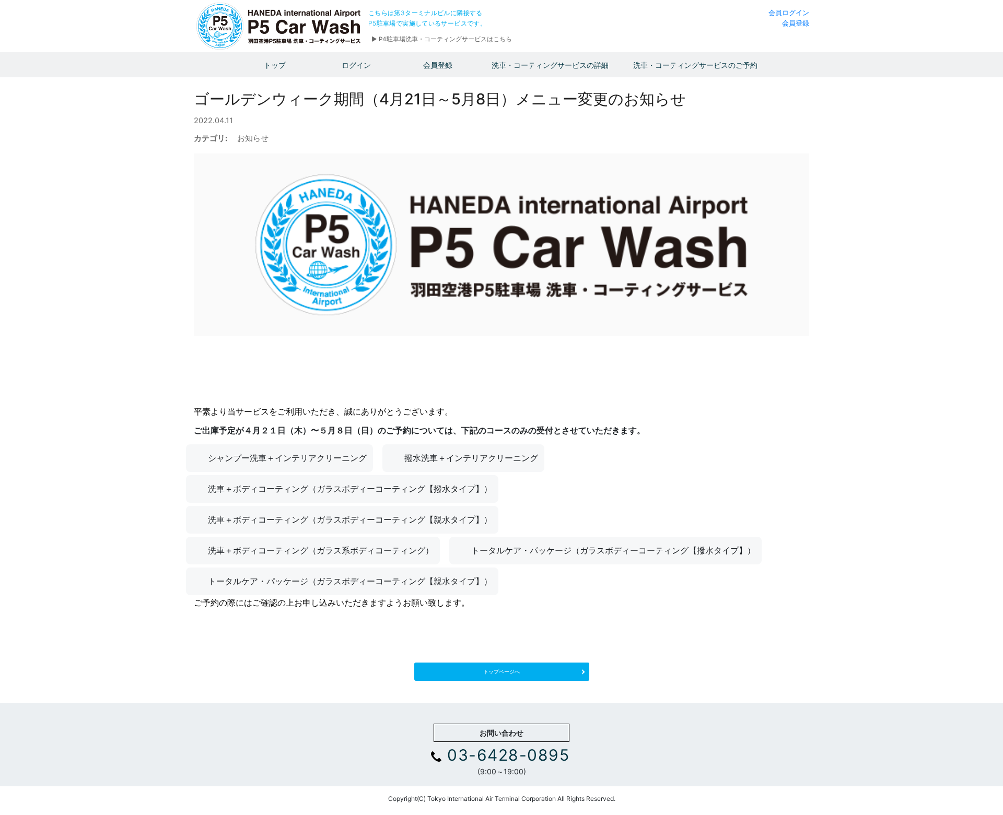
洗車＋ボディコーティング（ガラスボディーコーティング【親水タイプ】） (350, 519)
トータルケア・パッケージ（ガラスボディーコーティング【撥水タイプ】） (613, 550)
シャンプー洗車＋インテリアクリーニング (287, 458)
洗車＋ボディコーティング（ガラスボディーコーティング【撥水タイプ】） (350, 488)
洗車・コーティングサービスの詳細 (550, 65)
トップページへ (501, 671)
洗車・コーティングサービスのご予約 (695, 65)
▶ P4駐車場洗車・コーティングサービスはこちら (441, 39)
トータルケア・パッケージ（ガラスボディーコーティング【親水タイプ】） (350, 581)
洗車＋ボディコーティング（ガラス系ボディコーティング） (321, 550)
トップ (275, 65)
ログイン (356, 65)
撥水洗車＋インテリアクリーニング (471, 458)
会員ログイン (788, 12)
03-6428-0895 (508, 755)
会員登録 (795, 23)
